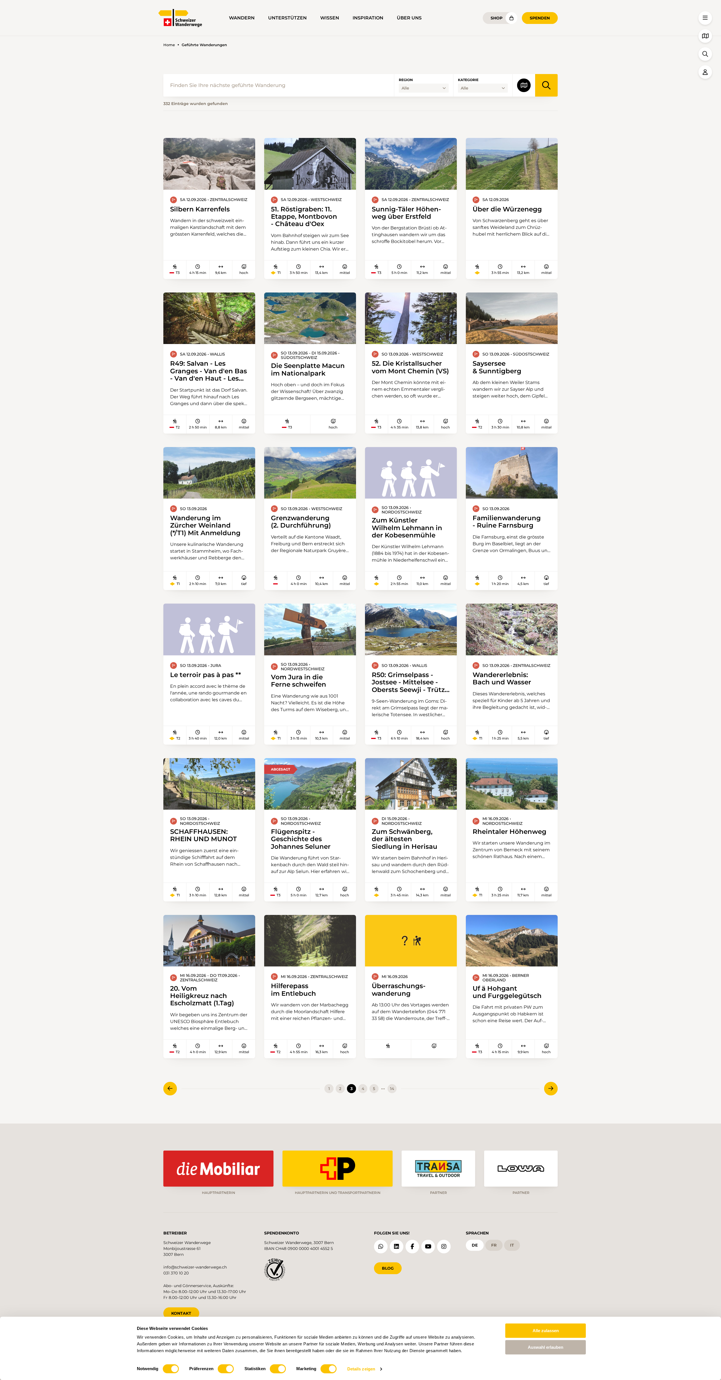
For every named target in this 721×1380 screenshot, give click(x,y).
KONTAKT (181, 1313)
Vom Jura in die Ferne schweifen (298, 680)
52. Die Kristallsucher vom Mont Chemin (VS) (410, 367)
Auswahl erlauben (545, 1347)
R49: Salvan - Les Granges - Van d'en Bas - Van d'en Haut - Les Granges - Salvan (208, 371)
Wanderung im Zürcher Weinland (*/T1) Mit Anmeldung (205, 525)
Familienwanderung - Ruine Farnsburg (507, 521)
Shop (496, 18)
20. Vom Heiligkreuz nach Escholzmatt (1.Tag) (202, 996)
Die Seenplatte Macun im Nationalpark (308, 369)
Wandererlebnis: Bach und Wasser (502, 678)
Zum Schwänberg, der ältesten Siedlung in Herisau (404, 839)
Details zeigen (361, 1368)
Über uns (409, 18)
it (512, 1245)
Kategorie (468, 80)
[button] (705, 18)
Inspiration (368, 18)
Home (169, 45)
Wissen (329, 18)
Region (406, 80)
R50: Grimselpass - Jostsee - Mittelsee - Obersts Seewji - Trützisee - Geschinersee (410, 682)
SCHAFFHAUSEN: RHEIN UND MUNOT (203, 835)
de (475, 1245)
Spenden (540, 18)
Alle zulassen (546, 1330)
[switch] (226, 1368)
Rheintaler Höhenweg (509, 831)
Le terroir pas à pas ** (205, 674)
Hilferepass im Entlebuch (293, 989)
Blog (388, 1268)
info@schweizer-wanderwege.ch (195, 1267)
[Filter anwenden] (546, 85)
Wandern (242, 18)
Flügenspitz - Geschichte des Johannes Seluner (301, 839)
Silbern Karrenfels (200, 209)
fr (494, 1245)
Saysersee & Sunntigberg (497, 367)
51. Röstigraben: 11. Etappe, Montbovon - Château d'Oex (304, 217)
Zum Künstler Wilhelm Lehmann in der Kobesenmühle (407, 528)
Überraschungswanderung (399, 989)
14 (392, 1088)
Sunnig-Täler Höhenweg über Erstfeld (406, 213)
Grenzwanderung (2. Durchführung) (301, 521)
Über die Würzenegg (507, 209)
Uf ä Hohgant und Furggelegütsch (507, 992)
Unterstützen (287, 18)
